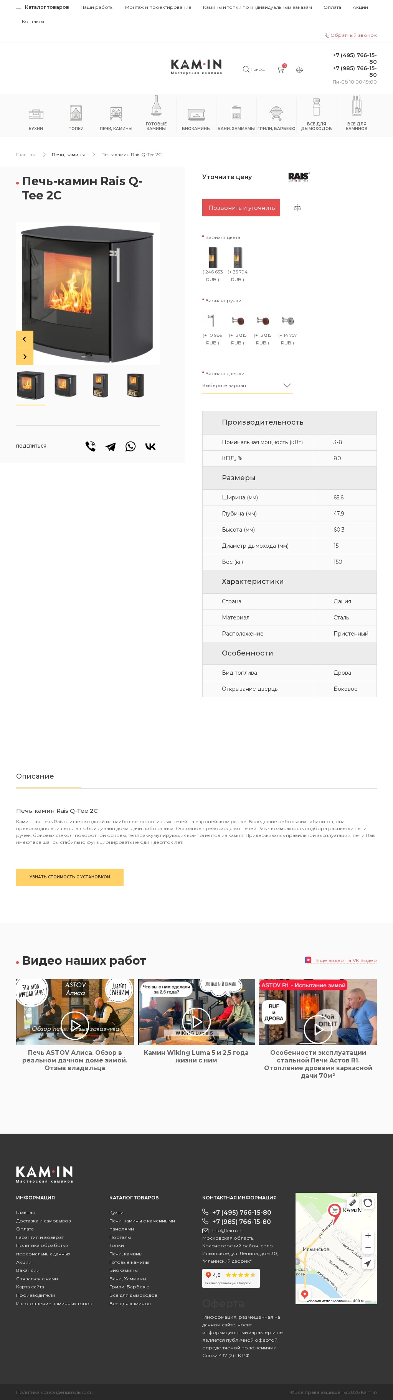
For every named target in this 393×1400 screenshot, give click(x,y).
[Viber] (90, 446)
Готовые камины (129, 1262)
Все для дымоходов (133, 1295)
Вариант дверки (224, 373)
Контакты (33, 21)
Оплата (332, 7)
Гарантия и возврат (40, 1237)
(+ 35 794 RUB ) (238, 275)
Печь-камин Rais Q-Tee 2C (131, 154)
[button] (30, 385)
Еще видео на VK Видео (346, 960)
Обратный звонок (353, 35)
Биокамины (123, 1270)
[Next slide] (24, 356)
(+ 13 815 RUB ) (237, 339)
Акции (360, 7)
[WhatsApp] (130, 446)
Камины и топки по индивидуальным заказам (257, 7)
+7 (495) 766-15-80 (355, 58)
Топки (116, 1245)
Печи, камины (68, 154)
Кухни (116, 1212)
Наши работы (97, 7)
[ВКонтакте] (150, 446)
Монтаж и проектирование (158, 7)
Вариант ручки (223, 300)
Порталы (120, 1237)
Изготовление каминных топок (54, 1303)
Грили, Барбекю (129, 1287)
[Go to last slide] (24, 339)
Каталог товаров (47, 7)
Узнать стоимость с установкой (70, 877)
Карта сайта (30, 1287)
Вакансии (28, 1270)
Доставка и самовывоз (43, 1221)
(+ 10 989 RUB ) (213, 339)
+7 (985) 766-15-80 (355, 71)
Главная (25, 154)
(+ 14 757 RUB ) (287, 339)
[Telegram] (110, 446)
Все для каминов (130, 1303)
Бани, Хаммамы (127, 1278)
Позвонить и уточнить (241, 207)
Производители (35, 1295)
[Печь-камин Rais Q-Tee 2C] (88, 293)
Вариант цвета (222, 237)
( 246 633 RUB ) (213, 275)
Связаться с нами (37, 1278)
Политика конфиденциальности (55, 1392)
